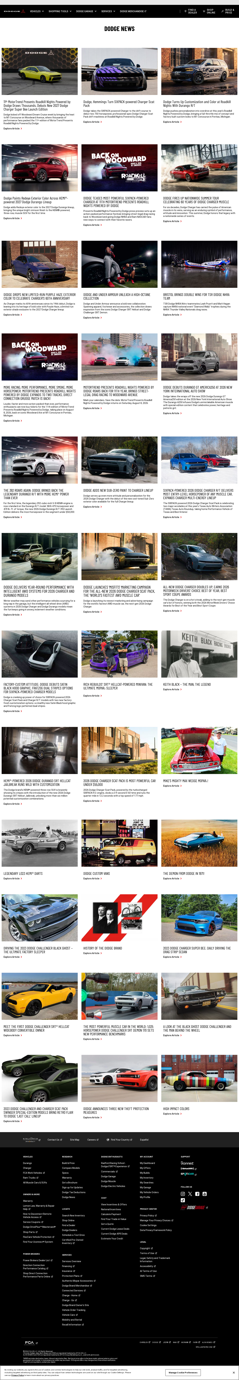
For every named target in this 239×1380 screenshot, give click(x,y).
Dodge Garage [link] (108, 1176)
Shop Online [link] (68, 1220)
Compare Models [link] (71, 1168)
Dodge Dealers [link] (69, 1230)
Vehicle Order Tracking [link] (73, 1310)
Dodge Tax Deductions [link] (74, 1192)
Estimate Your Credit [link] (112, 1238)
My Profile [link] (145, 1197)
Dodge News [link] (68, 1197)
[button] (37, 11)
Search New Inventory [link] (73, 1215)
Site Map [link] (74, 1139)
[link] (14, 11)
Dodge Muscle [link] (108, 1181)
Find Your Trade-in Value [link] (113, 1219)
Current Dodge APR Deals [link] (114, 1233)
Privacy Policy (17, 1375)
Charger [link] (27, 1168)
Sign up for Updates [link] (72, 1187)
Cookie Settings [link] (148, 1225)
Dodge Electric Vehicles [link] (113, 1186)
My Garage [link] (145, 1187)
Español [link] (144, 1139)
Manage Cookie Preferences (183, 1372)
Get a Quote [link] (107, 1224)
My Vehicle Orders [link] (149, 1192)
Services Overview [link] (71, 1261)
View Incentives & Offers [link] (114, 1204)
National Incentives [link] (111, 1209)
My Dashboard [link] (147, 1163)
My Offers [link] (145, 1168)
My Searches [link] (146, 1182)
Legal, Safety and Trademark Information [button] (155, 1260)
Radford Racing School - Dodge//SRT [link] (114, 1165)
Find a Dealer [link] (68, 1225)
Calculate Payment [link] (111, 1214)
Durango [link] (27, 1163)
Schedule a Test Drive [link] (73, 1235)
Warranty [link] (28, 1201)
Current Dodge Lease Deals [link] (115, 1229)
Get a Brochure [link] (69, 1182)
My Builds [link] (145, 1173)
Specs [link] (65, 1173)
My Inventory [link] (146, 1177)
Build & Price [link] (68, 1163)
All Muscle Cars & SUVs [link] (35, 1182)
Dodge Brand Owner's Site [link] (75, 1305)
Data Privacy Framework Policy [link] (156, 1230)
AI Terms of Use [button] (148, 1271)
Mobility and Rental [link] (72, 1319)
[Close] (233, 1372)
